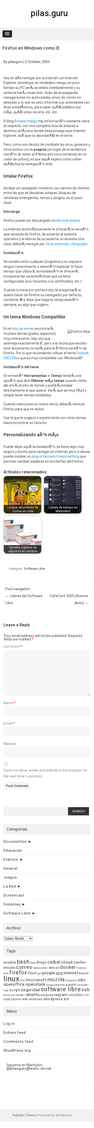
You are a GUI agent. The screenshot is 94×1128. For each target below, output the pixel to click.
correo (24, 967)
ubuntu (33, 994)
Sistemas (12, 904)
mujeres (71, 980)
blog (33, 962)
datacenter (40, 968)
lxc (22, 980)
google (48, 973)
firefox (18, 972)
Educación (13, 850)
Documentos (15, 841)
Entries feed (15, 1032)
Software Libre (34, 568)
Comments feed (18, 1041)
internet (70, 973)
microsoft (36, 979)
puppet (71, 985)
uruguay (46, 995)
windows (36, 999)
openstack (36, 984)
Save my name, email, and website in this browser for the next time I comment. (46, 773)
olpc (82, 980)
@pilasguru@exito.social (28, 1068)
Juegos (10, 877)
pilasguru (15, 62)
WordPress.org (17, 1050)
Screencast (14, 895)
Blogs (41, 962)
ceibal (53, 962)
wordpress (53, 999)
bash (23, 962)
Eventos (11, 859)
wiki (25, 999)
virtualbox (76, 995)
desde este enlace (65, 220)
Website (10, 744)
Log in (9, 1023)
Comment (13, 646)
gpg (59, 973)
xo (66, 998)
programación (55, 985)
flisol (32, 973)
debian (54, 968)
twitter (20, 995)
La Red (10, 886)
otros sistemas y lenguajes (67, 244)
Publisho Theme (24, 1115)
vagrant (61, 994)
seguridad (30, 989)
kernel (84, 973)
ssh (86, 989)
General (11, 868)
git (39, 973)
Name (10, 703)
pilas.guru (49, 13)
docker (68, 967)
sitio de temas (23, 329)
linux (12, 979)
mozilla (56, 980)
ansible (10, 962)
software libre (61, 989)
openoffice (14, 984)
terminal (9, 995)
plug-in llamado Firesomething (55, 456)
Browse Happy (25, 121)
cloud (67, 962)
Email (9, 723)
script (15, 990)
